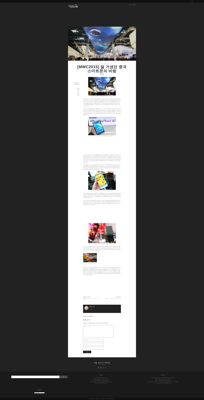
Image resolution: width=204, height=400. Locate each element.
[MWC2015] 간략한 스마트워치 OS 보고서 (113, 298)
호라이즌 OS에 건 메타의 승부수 (101, 377)
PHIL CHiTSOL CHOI (88, 309)
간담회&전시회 (106, 64)
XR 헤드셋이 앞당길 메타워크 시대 (101, 383)
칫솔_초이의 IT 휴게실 (102, 363)
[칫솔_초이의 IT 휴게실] (73, 7)
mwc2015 (77, 89)
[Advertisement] (102, 18)
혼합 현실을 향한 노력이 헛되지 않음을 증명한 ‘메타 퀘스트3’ (101, 381)
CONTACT (134, 4)
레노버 (78, 92)
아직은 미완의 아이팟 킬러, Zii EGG (167, 377)
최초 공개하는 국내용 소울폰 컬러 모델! (164, 383)
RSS (130, 4)
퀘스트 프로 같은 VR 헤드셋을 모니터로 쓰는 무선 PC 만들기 (167, 381)
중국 (78, 93)
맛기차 (156, 380)
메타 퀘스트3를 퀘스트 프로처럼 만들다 (101, 380)
